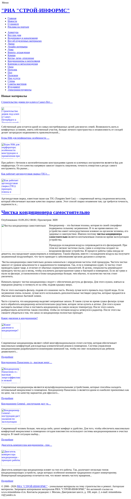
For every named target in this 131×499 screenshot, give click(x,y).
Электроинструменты (19, 89)
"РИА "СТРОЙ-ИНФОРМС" (35, 10)
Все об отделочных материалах (25, 41)
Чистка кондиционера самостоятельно (45, 212)
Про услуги (14, 78)
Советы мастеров (17, 84)
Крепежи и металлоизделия (23, 64)
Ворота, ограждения (19, 52)
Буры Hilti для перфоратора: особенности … (25, 138)
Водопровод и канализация (23, 38)
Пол (10, 72)
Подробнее (7, 357)
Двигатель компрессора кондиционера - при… (26, 445)
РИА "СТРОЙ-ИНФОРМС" (32, 486)
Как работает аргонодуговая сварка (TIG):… (25, 173)
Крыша (11, 55)
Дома (10, 49)
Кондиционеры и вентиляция (24, 61)
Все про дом (14, 35)
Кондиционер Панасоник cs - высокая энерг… (26, 362)
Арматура (13, 32)
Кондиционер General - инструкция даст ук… (26, 403)
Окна (10, 66)
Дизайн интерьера (17, 46)
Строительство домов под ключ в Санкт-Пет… (27, 102)
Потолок (12, 69)
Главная (12, 18)
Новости (12, 21)
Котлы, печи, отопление (21, 58)
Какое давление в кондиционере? (19, 318)
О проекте (13, 24)
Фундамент (14, 87)
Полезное (13, 75)
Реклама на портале (18, 27)
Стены (11, 81)
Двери (11, 43)
